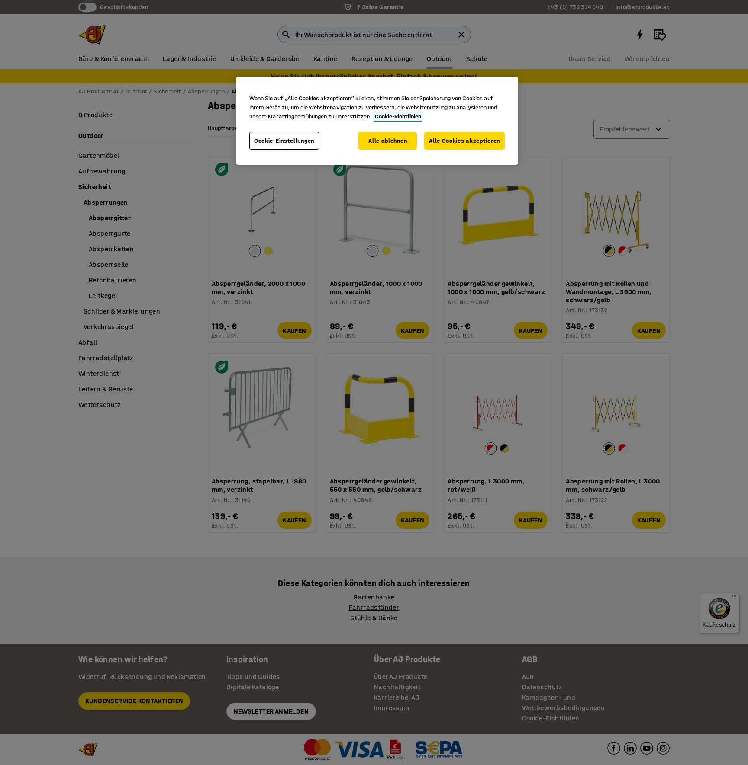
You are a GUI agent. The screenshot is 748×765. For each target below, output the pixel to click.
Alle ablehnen (387, 140)
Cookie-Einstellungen (284, 140)
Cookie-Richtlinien (398, 116)
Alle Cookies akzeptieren (464, 140)
